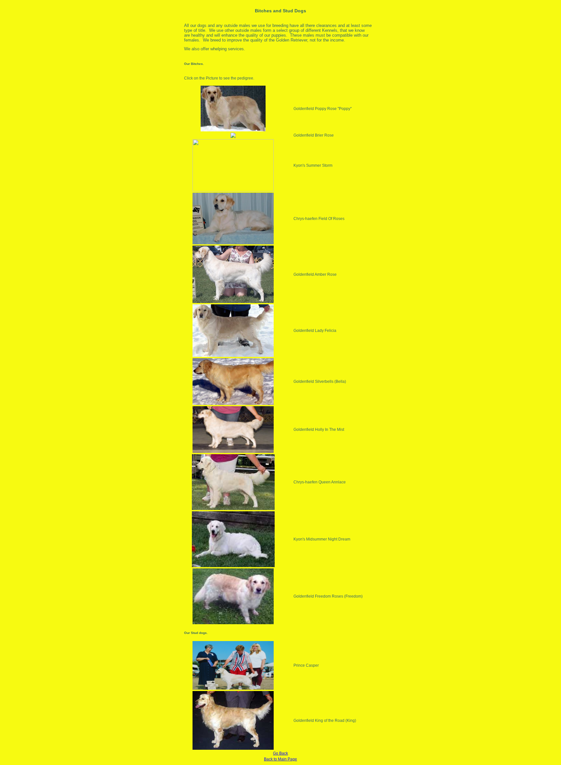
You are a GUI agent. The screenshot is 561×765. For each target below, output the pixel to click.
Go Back (280, 753)
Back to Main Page (280, 759)
